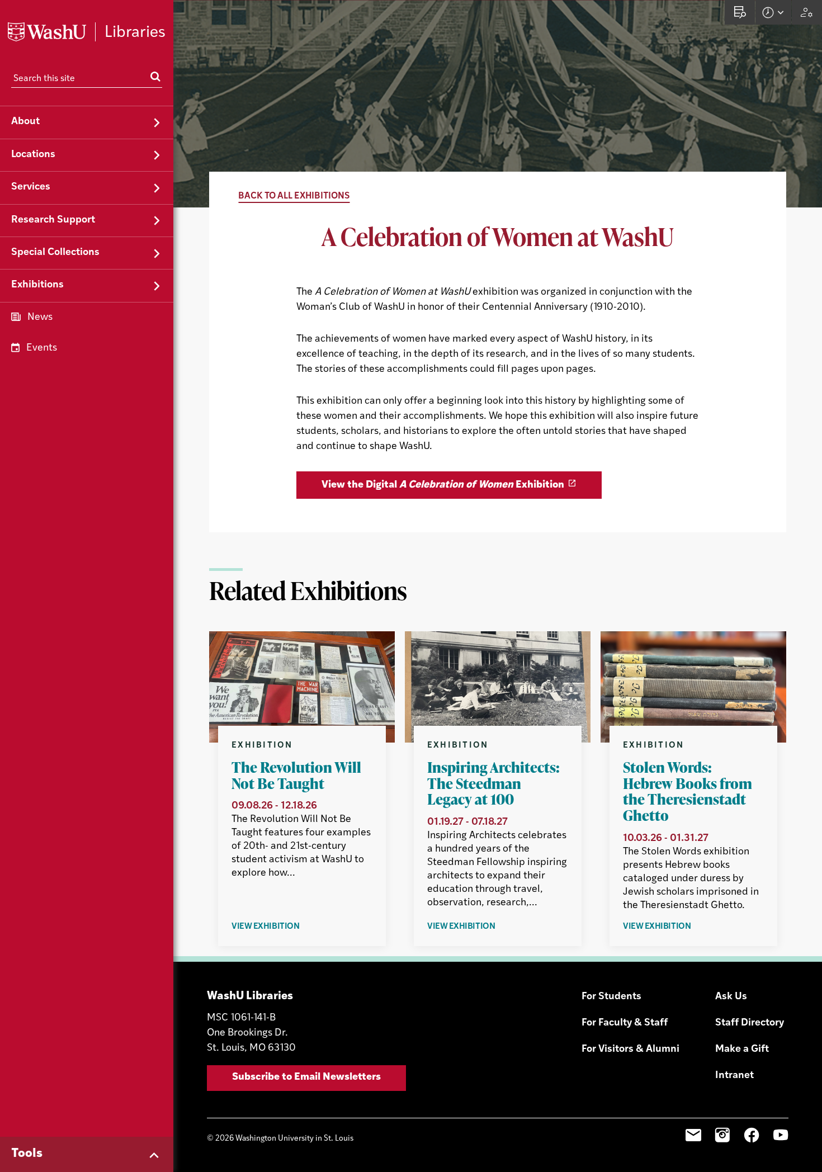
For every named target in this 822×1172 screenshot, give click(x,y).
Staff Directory (749, 1023)
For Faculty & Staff (625, 1023)
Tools (26, 1153)
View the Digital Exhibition (443, 485)
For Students (611, 997)
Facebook (751, 1135)
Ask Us (731, 997)
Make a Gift (742, 1050)
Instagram (722, 1135)
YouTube (780, 1135)
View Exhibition (291, 927)
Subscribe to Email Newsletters (306, 1077)
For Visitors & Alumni (630, 1050)
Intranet (734, 1076)
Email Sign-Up (693, 1135)
